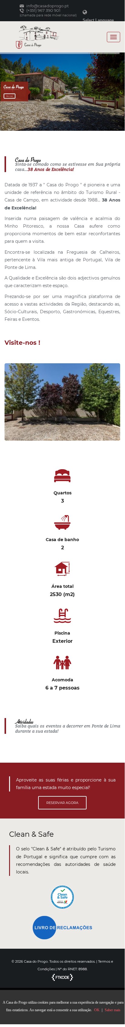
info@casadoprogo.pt (47, 6)
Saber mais (9, 96)
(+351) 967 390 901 (43, 10)
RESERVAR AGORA (62, 803)
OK (97, 1010)
